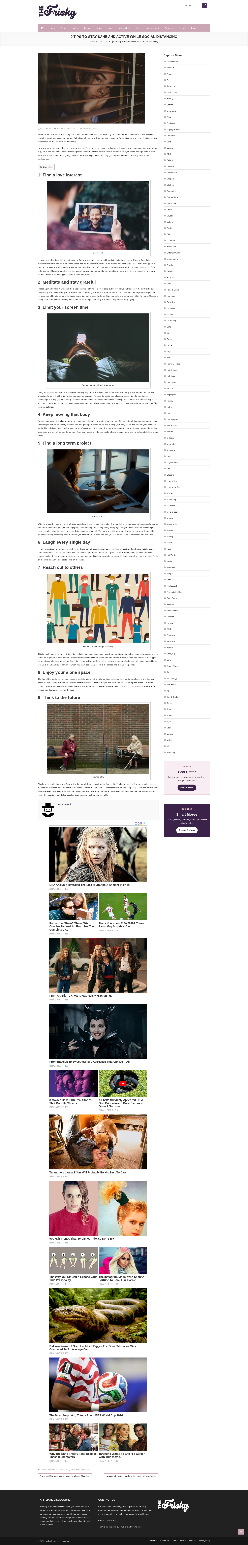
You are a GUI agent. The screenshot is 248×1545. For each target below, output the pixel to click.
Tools (169, 703)
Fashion (170, 271)
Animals (170, 68)
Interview (171, 450)
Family (170, 265)
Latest (174, 1541)
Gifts (169, 327)
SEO (169, 629)
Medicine (171, 506)
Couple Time (172, 197)
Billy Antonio (45, 128)
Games (170, 314)
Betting (170, 105)
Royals (182, 28)
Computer (171, 191)
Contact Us (164, 1541)
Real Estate (172, 598)
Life (168, 469)
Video (169, 740)
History (170, 401)
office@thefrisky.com (114, 1520)
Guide (169, 345)
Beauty (170, 98)
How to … (171, 432)
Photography (172, 586)
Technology (172, 678)
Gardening (171, 320)
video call (85, 1469)
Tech (169, 672)
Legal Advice (172, 462)
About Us (153, 1541)
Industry (170, 438)
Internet (170, 444)
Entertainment (152, 28)
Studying (171, 654)
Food (169, 283)
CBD (169, 154)
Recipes (170, 604)
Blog (169, 117)
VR (168, 746)
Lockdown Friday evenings (131, 686)
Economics (172, 240)
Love (110, 28)
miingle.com (145, 267)
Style (138, 28)
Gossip (170, 339)
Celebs (86, 28)
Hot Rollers (172, 425)
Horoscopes (172, 419)
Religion (170, 617)
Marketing (171, 499)
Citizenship (172, 172)
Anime (170, 74)
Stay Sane (75, 1469)
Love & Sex (172, 481)
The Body (171, 684)
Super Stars (172, 666)
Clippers (170, 179)
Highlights (171, 394)
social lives (114, 549)
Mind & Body (172, 512)
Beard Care (172, 92)
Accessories (172, 61)
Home (52, 28)
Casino (170, 148)
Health (75, 28)
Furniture (171, 296)
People (170, 573)
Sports (170, 647)
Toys (169, 709)
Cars (169, 142)
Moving (170, 536)
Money (170, 518)
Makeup (170, 493)
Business (171, 123)
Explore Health (186, 788)
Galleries (171, 302)
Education (171, 246)
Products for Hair (174, 592)
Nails (169, 549)
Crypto (170, 216)
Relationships (124, 28)
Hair (168, 357)
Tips (168, 691)
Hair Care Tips (173, 364)
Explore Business (187, 830)
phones (50, 392)
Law (168, 456)
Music (169, 543)
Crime (169, 209)
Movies (98, 28)
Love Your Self (173, 487)
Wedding (171, 752)
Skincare (171, 641)
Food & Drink (173, 290)
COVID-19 (70, 128)
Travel (193, 28)
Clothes (170, 185)
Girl (168, 333)
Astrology (171, 86)
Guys (169, 351)
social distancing (63, 1469)
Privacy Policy (204, 1541)
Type (169, 721)
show (50, 167)
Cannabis (171, 135)
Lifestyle (170, 475)
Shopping (171, 635)
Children (170, 166)
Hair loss (171, 376)
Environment (172, 259)
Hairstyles (171, 382)
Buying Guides (173, 129)
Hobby (170, 407)
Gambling (171, 308)
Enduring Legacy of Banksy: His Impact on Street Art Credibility (132, 1476)
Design (170, 228)
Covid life (51, 1469)
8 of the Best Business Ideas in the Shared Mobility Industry (67, 1476)
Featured (171, 277)
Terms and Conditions (187, 1541)
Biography (171, 111)
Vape (169, 728)
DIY (168, 234)
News (63, 28)
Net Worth (171, 555)
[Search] (204, 5)
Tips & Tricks (172, 697)
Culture (170, 222)
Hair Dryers (172, 370)
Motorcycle (172, 524)
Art (168, 80)
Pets (169, 580)
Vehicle (170, 734)
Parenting (168, 28)
